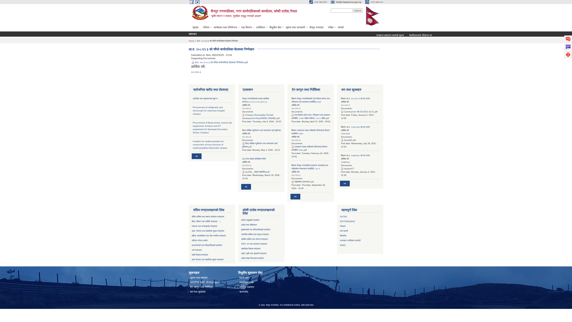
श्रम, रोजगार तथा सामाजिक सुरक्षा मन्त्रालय (208, 231)
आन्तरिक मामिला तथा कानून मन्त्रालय (255, 234)
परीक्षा (330, 27)
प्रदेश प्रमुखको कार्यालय (250, 220)
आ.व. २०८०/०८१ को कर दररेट (358, 98)
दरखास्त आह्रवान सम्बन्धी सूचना (381, 35)
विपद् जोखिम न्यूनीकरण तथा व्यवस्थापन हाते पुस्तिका (261, 130)
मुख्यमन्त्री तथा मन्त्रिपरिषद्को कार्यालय (255, 229)
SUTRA (343, 216)
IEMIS (343, 245)
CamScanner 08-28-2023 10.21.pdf (360, 111)
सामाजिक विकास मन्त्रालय (251, 248)
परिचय (206, 27)
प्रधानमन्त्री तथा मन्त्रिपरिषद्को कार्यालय (207, 245)
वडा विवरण (246, 27)
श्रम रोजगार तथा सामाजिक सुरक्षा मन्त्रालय (208, 259)
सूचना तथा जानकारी (295, 27)
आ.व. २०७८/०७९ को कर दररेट (358, 127)
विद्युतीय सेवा (275, 27)
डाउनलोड (243, 291)
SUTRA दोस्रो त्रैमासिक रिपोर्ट (254, 159)
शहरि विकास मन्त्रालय (200, 255)
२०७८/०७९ (345, 133)
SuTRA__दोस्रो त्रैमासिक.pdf (257, 172)
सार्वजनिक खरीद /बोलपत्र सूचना (205, 282)
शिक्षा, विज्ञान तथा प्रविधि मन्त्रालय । (206, 221)
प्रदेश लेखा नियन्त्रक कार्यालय (252, 258)
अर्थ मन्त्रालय (197, 250)
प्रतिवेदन (260, 27)
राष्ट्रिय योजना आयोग (200, 240)
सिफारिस (343, 235)
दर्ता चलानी (344, 231)
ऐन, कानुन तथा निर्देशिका (201, 287)
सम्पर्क (341, 27)
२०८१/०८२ (296, 175)
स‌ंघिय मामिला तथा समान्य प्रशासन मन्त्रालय (208, 216)
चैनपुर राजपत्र (316, 27)
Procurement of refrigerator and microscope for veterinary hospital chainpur (209, 110)
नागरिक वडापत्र (246, 287)
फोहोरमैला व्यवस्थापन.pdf (304, 182)
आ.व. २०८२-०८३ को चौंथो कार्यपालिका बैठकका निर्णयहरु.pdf (221, 62)
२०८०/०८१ (246, 108)
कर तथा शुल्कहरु (198, 291)
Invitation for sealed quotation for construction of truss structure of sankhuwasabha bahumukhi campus (210, 144)
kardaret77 (349, 168)
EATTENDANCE (347, 221)
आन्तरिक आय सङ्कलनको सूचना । (206, 98)
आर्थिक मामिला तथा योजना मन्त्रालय (254, 239)
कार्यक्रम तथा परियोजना (225, 27)
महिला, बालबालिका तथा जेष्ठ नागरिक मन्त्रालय (209, 235)
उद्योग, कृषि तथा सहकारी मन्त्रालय (253, 253)
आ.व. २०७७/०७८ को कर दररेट (358, 155)
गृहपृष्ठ (195, 27)
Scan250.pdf (350, 140)
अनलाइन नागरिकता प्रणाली (350, 240)
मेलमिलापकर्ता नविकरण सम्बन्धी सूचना (416, 35)
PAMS (343, 226)
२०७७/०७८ (345, 162)
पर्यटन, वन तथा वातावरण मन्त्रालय (254, 244)
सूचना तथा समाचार (198, 277)
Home (191, 41)
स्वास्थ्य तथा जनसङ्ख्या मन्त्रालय (204, 226)
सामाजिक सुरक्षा (246, 282)
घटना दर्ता (244, 277)
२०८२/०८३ (196, 72)
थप (196, 156)
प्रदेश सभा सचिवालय (249, 225)
